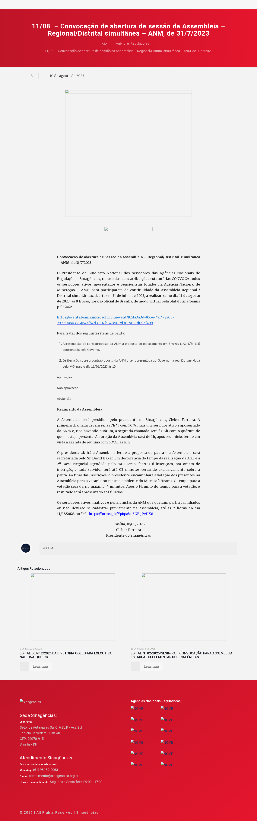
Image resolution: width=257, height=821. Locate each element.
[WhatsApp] (193, 812)
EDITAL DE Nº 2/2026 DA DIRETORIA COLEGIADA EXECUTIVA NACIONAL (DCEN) (66, 655)
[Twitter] (203, 812)
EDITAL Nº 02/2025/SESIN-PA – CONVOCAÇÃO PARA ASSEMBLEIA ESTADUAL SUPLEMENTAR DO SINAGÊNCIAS (182, 655)
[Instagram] (219, 812)
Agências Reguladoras (132, 43)
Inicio (103, 43)
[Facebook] (198, 812)
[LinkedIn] (213, 812)
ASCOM (48, 548)
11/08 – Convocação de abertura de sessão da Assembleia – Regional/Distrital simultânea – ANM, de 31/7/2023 (129, 51)
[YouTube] (208, 812)
